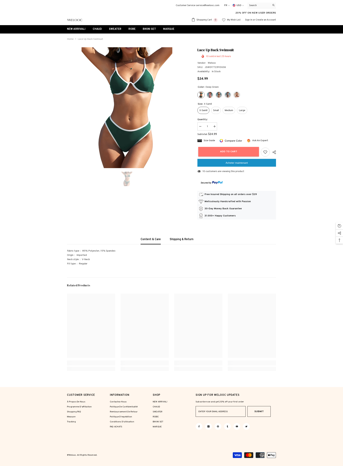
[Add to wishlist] (265, 152)
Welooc (212, 63)
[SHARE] (273, 152)
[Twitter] (246, 426)
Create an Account (266, 19)
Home (70, 39)
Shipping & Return (181, 239)
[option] (127, 107)
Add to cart (227, 151)
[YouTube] (236, 426)
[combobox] (258, 5)
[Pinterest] (218, 426)
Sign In (248, 19)
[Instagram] (208, 426)
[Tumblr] (227, 426)
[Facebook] (199, 426)
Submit (259, 411)
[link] (91, 362)
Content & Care (151, 239)
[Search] (261, 5)
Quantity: (202, 119)
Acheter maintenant (237, 162)
